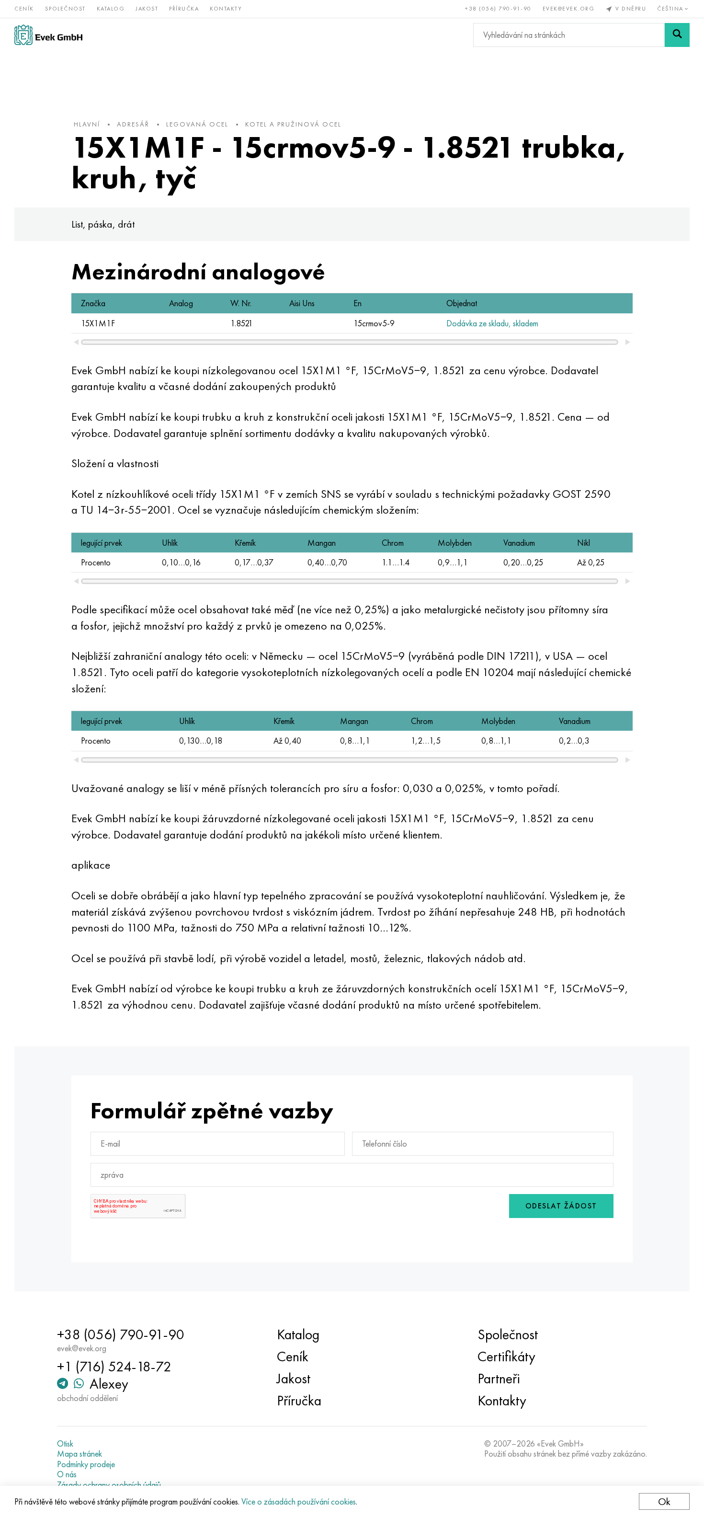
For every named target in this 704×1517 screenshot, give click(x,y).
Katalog (111, 8)
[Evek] (48, 34)
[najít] (677, 35)
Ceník (24, 8)
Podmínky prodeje (86, 1464)
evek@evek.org (569, 8)
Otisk (65, 1443)
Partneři (498, 1378)
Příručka (184, 8)
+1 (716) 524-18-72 (114, 1366)
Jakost (147, 8)
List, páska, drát (103, 224)
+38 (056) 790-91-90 (498, 8)
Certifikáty (506, 1356)
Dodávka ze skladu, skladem (492, 323)
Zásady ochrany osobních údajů (109, 1485)
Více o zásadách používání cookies (298, 1501)
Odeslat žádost (561, 1206)
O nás (67, 1474)
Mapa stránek (79, 1453)
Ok (664, 1501)
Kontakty (226, 8)
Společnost (65, 8)
